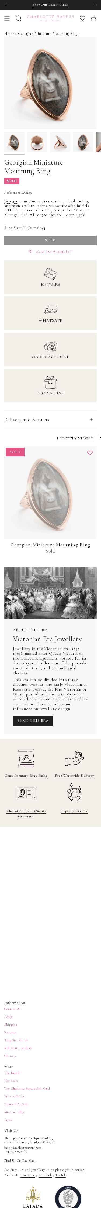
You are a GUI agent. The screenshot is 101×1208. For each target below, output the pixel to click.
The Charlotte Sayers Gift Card (27, 1088)
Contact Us (12, 1009)
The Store (11, 1081)
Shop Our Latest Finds (50, 4)
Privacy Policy (14, 1096)
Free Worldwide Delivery (74, 775)
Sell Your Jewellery (18, 1048)
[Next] (94, 4)
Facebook (45, 1175)
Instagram (27, 1175)
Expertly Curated (74, 811)
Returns (10, 1032)
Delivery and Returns (26, 419)
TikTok (60, 1175)
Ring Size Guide (16, 1040)
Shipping (10, 1024)
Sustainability (14, 1112)
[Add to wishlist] (90, 453)
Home (9, 33)
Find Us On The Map (19, 1160)
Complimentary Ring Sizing (26, 775)
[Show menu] (7, 18)
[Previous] (6, 4)
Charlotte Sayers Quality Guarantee (26, 813)
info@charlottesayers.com (22, 1147)
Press (8, 1120)
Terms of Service (16, 1104)
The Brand (12, 1073)
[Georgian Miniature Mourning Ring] (50, 492)
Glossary (10, 1056)
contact (80, 1170)
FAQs (8, 1017)
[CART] (93, 18)
